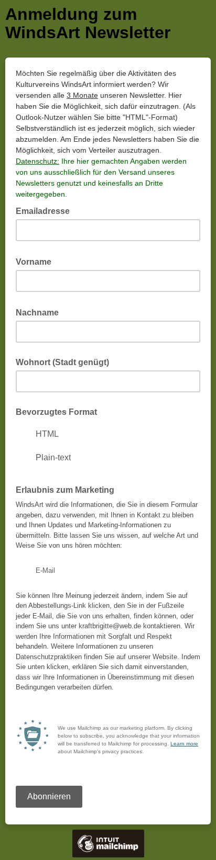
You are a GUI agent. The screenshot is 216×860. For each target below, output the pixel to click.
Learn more (184, 743)
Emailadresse (46, 210)
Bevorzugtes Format (56, 412)
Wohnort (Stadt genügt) (62, 362)
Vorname (37, 261)
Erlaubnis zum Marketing (65, 489)
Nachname (40, 312)
